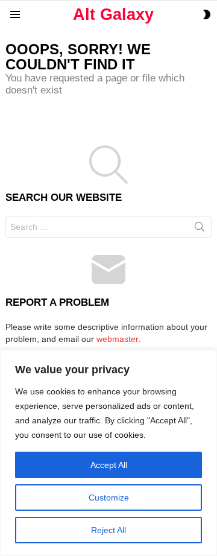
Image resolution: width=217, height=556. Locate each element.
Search (199, 229)
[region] (108, 453)
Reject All (108, 530)
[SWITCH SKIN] (207, 14)
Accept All (108, 465)
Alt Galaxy (113, 14)
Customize (109, 497)
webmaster (117, 339)
